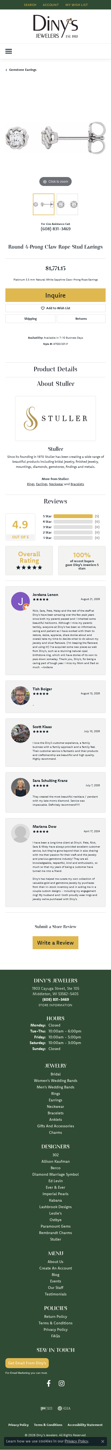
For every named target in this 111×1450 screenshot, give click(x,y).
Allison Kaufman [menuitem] (55, 1161)
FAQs (55, 1336)
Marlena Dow (44, 826)
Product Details (55, 369)
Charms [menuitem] (55, 1132)
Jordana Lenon (45, 594)
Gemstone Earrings (22, 70)
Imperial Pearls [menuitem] (55, 1193)
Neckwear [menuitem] (55, 1106)
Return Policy (55, 1316)
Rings (30, 484)
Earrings (41, 484)
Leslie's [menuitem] (55, 1213)
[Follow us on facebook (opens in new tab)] (48, 1383)
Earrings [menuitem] (55, 1100)
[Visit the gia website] (64, 1408)
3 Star (47, 527)
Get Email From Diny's (27, 1363)
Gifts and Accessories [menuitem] (55, 1126)
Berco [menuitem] (56, 1167)
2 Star (47, 532)
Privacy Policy (56, 1329)
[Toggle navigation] (8, 51)
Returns (81, 318)
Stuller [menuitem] (55, 1239)
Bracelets (77, 484)
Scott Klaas (42, 726)
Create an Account (55, 1268)
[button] (29, 4)
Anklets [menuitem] (55, 1119)
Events (55, 1281)
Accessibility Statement (85, 1425)
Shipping (30, 318)
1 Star (47, 538)
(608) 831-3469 (56, 228)
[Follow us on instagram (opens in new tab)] (61, 1383)
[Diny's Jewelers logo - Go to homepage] (55, 26)
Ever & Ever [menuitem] (55, 1187)
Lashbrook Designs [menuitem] (55, 1206)
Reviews (55, 502)
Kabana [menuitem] (55, 1200)
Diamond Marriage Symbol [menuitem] (55, 1174)
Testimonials (56, 1294)
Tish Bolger (42, 688)
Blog (55, 1274)
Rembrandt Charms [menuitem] (55, 1232)
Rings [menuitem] (55, 1093)
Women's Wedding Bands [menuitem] (55, 1080)
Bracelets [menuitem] (56, 1113)
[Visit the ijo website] (46, 1408)
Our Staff (55, 1287)
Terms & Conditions (55, 1323)
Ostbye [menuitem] (56, 1219)
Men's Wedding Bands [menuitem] (55, 1087)
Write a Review (55, 942)
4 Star (47, 521)
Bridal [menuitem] (56, 1074)
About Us (55, 1261)
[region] (55, 138)
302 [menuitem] (56, 1154)
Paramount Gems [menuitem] (56, 1226)
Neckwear (56, 484)
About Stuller (55, 384)
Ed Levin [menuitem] (55, 1180)
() (97, 516)
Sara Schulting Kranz (50, 780)
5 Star (47, 516)
